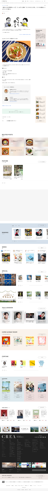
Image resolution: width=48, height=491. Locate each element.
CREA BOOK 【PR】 (4, 471)
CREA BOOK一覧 (42, 407)
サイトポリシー (34, 485)
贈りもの (3, 442)
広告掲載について (26, 485)
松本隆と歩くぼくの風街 (27, 445)
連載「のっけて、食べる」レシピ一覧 (7, 105)
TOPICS (2, 455)
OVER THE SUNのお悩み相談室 (28, 446)
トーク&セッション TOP (42, 308)
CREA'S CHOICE (3, 454)
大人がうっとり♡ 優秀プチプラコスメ (12, 454)
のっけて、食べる (5, 5)
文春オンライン (26, 489)
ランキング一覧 (42, 225)
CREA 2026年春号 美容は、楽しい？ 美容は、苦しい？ (20, 445)
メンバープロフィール (19, 470)
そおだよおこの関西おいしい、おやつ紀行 (12, 449)
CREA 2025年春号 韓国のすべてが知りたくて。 (20, 453)
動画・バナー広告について (21, 485)
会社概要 (12, 485)
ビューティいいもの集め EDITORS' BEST (12, 453)
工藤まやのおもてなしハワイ (12, 446)
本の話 (30, 489)
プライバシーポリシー (40, 485)
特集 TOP (42, 271)
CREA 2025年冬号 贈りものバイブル (19, 454)
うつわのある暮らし (11, 451)
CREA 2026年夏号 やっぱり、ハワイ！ (19, 443)
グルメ (3, 118)
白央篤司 (4, 13)
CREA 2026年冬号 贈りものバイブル (19, 447)
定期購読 (31, 485)
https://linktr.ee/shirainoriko (13, 101)
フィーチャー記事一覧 (42, 161)
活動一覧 (18, 471)
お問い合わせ (16, 485)
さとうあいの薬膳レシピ (12, 450)
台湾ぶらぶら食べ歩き (12, 442)
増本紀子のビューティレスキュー (12, 456)
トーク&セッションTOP (27, 441)
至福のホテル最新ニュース (12, 447)
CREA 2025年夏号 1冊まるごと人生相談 (19, 451)
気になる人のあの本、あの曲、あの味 (28, 443)
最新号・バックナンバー (4, 470)
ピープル (10, 470)
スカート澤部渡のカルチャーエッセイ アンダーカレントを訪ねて (35, 450)
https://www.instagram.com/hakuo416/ (14, 93)
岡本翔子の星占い (41, 442)
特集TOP (18, 441)
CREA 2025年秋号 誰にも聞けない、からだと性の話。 (20, 449)
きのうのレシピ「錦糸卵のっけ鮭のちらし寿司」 (25, 34)
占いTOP (42, 357)
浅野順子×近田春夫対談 (27, 444)
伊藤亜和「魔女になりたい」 (35, 442)
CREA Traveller (18, 489)
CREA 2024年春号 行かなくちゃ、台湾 (19, 460)
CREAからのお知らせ (4, 456)
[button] (2, 183)
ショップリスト (30, 399)
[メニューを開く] (44, 1)
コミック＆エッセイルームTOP (42, 334)
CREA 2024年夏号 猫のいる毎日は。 (19, 458)
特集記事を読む (30, 397)
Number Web (22, 489)
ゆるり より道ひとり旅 (34, 451)
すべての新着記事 (3, 441)
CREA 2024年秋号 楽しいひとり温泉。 (19, 456)
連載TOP (10, 441)
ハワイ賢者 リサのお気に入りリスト (12, 445)
